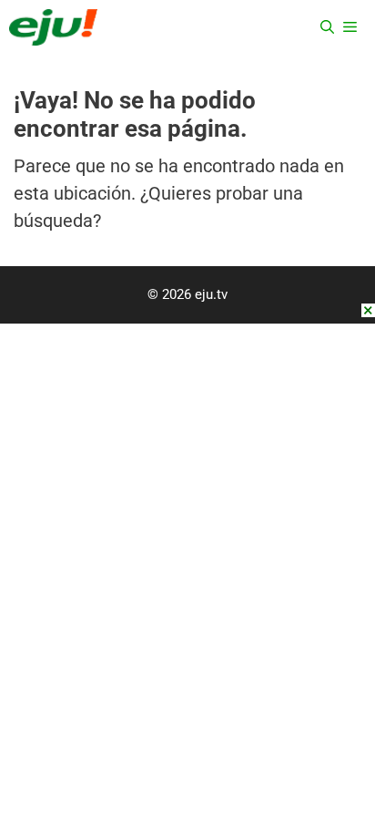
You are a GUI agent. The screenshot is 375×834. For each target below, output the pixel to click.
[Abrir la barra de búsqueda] (327, 27)
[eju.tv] (53, 27)
